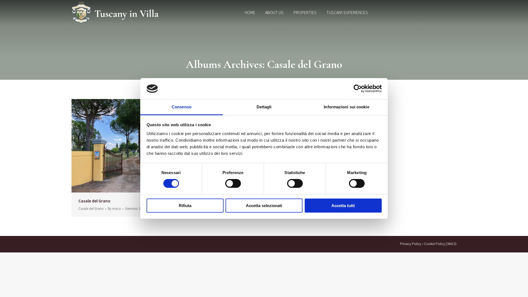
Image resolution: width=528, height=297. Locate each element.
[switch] (233, 183)
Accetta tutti (343, 205)
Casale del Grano (94, 201)
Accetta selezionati (264, 205)
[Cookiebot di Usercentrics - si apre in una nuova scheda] (358, 88)
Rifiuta (185, 205)
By (114, 209)
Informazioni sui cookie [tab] (346, 107)
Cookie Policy (434, 243)
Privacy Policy (410, 243)
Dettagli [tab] (264, 107)
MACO (452, 243)
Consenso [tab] (181, 107)
